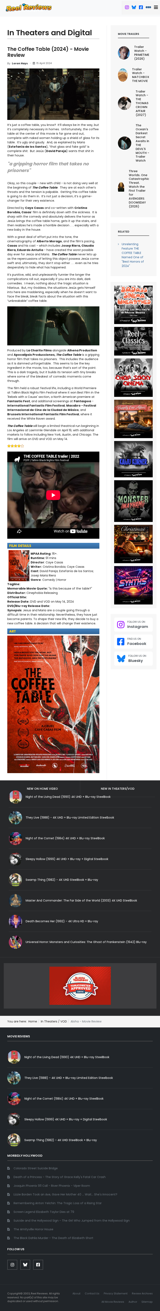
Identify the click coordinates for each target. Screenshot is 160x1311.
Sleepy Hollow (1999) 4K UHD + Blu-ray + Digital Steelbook (67, 859)
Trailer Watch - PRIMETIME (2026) (141, 53)
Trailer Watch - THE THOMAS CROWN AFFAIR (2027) (142, 103)
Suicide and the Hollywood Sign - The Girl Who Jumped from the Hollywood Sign (72, 1220)
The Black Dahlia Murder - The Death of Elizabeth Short (53, 1238)
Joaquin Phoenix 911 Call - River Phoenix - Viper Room (52, 1186)
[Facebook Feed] (141, 8)
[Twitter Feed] (127, 8)
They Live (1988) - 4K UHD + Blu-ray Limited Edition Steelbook (70, 817)
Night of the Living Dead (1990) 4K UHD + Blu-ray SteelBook (66, 1057)
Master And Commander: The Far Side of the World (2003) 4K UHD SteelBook (81, 900)
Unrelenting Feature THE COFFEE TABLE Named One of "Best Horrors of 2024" (133, 255)
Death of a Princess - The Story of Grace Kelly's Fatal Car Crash (60, 1177)
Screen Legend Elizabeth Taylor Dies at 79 (44, 1212)
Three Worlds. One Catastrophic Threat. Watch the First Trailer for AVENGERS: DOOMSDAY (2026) (139, 188)
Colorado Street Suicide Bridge (36, 1168)
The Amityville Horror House (33, 1229)
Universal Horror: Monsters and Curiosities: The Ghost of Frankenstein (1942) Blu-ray (86, 942)
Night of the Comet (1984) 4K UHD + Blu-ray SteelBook (65, 838)
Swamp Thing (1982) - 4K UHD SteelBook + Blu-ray (62, 880)
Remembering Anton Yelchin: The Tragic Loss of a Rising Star (58, 1203)
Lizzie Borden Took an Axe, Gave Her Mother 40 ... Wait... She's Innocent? (65, 1194)
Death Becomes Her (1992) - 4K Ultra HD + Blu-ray (62, 921)
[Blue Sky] (134, 8)
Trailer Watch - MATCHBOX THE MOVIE (140, 75)
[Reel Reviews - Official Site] (29, 7)
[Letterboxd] (148, 8)
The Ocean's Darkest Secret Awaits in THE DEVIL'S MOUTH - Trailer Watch (142, 143)
